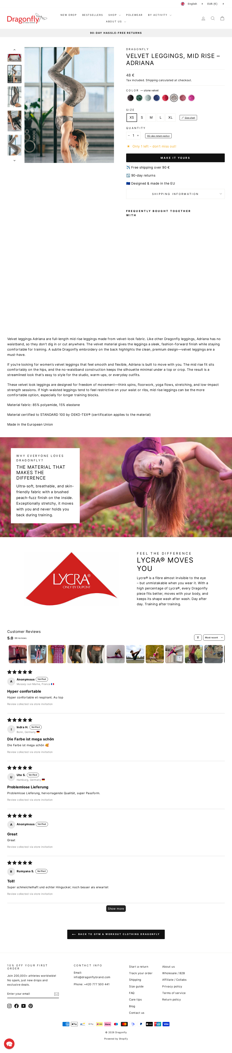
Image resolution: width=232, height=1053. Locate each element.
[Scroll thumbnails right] (220, 654)
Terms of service (174, 993)
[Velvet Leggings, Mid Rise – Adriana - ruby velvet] (138, 313)
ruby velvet (191, 98)
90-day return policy (158, 135)
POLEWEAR (134, 14)
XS (132, 117)
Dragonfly (137, 49)
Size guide (136, 986)
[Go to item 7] (135, 654)
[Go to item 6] (116, 654)
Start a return (138, 966)
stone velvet (174, 98)
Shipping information (175, 193)
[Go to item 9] (174, 654)
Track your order (140, 973)
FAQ (131, 993)
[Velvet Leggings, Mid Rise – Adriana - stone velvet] (128, 313)
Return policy (171, 999)
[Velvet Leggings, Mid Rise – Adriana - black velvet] (128, 309)
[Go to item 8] (155, 654)
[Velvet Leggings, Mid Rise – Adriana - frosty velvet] (138, 309)
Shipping (152, 80)
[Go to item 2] (37, 654)
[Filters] (198, 637)
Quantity (136, 128)
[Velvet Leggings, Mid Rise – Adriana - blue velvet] (143, 309)
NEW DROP (69, 14)
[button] (9, 1043)
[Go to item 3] (57, 654)
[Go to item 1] (18, 654)
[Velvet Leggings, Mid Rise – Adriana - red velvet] (148, 309)
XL (170, 117)
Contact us (136, 1012)
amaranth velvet (182, 98)
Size (130, 109)
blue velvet (156, 98)
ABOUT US (114, 21)
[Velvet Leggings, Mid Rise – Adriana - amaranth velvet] (133, 313)
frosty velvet (148, 98)
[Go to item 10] (194, 654)
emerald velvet (139, 98)
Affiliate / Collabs (174, 979)
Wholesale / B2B (173, 973)
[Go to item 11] (213, 654)
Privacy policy (172, 986)
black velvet (130, 98)
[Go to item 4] (76, 654)
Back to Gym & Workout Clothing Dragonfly (118, 934)
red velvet (165, 98)
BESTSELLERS (92, 14)
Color (142, 90)
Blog (132, 1006)
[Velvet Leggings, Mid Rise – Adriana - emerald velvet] (133, 309)
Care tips (135, 999)
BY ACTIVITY (158, 14)
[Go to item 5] (96, 654)
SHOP (113, 14)
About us (168, 966)
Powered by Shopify (116, 1038)
